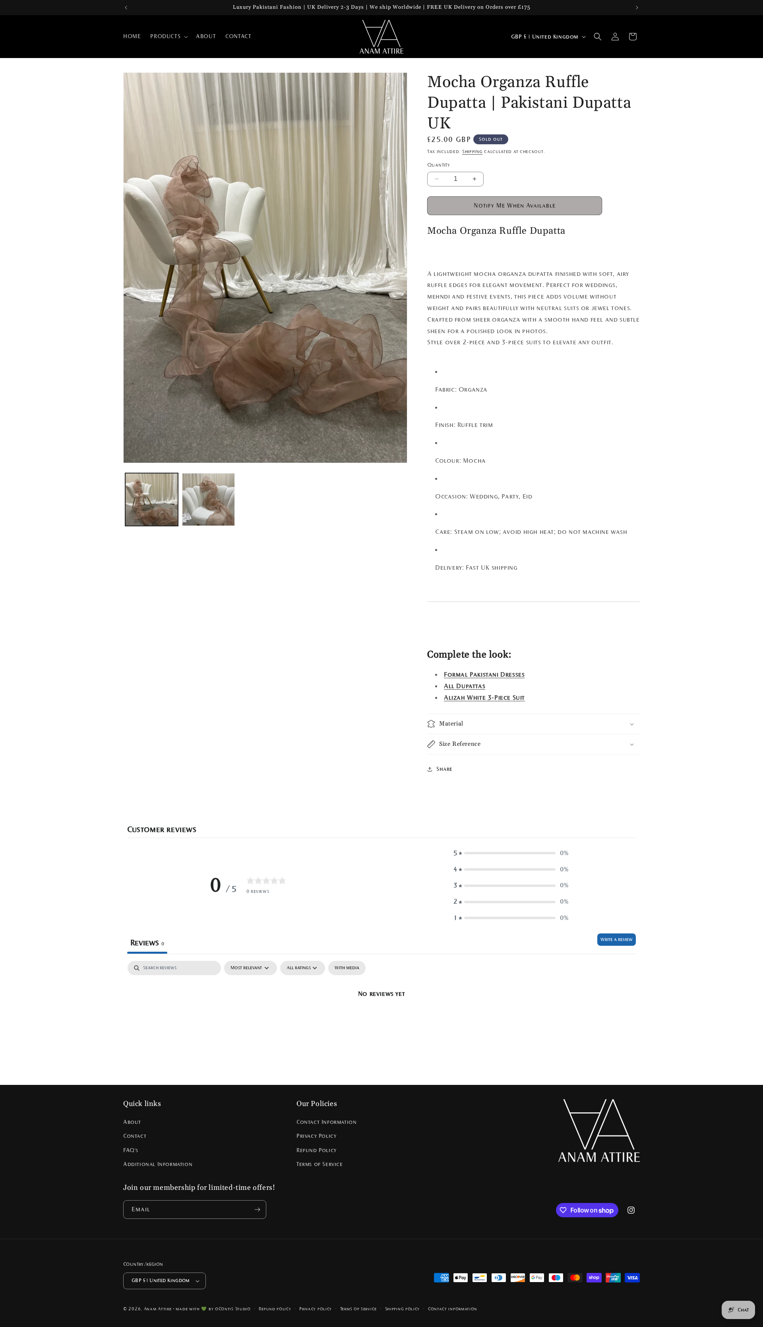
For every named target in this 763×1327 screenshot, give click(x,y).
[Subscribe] (257, 1209)
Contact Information (326, 1122)
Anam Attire (158, 1308)
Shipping (472, 151)
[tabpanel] (381, 1020)
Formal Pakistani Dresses (484, 674)
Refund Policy (316, 1150)
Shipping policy (402, 1308)
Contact (134, 1136)
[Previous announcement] (126, 7)
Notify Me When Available (515, 205)
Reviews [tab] (147, 942)
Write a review (616, 939)
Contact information (452, 1308)
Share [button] (444, 769)
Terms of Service (319, 1164)
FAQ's (130, 1150)
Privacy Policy (316, 1136)
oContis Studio (233, 1308)
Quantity (438, 165)
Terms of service (358, 1308)
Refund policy (275, 1308)
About (132, 1122)
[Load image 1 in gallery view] (151, 499)
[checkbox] (347, 968)
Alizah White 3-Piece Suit (484, 697)
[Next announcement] (637, 7)
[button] (168, 36)
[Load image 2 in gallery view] (208, 499)
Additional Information (157, 1164)
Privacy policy (315, 1308)
